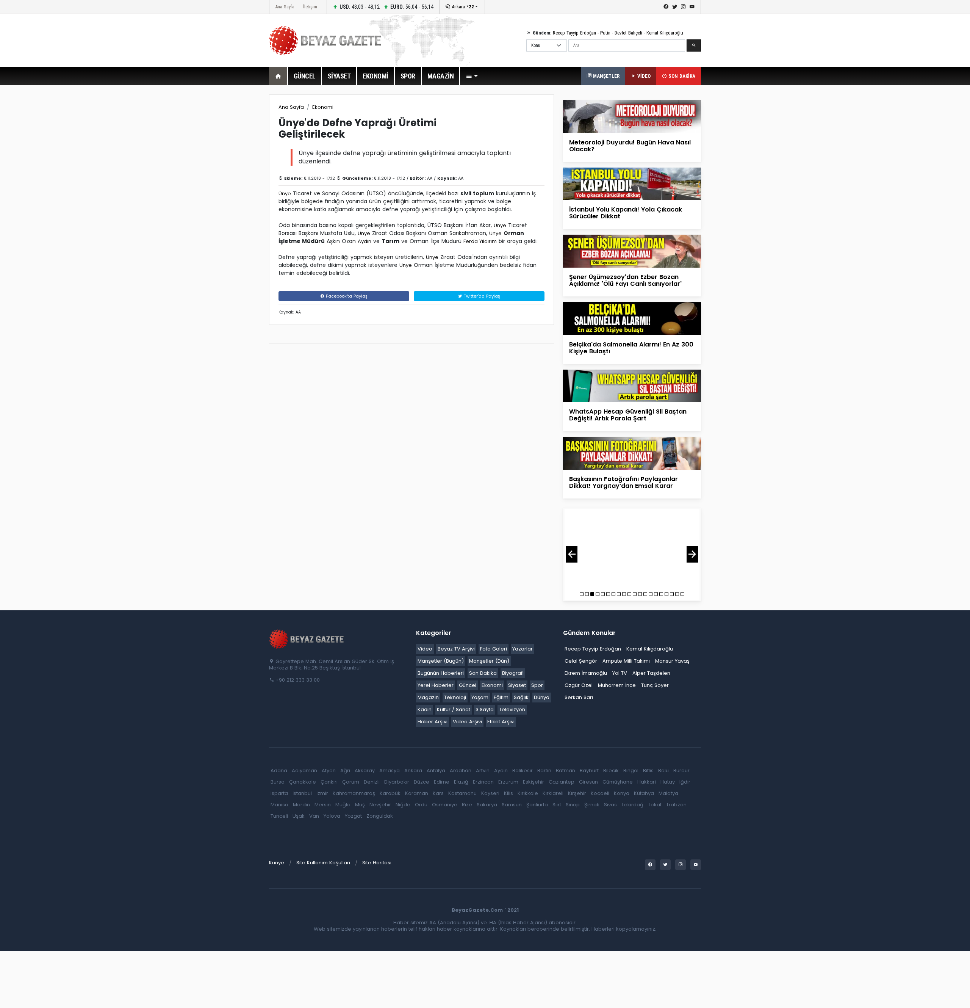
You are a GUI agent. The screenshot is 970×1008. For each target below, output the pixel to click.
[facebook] (666, 6)
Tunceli (279, 816)
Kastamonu (462, 793)
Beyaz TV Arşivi (456, 648)
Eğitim (501, 697)
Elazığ (461, 781)
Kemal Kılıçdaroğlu (664, 33)
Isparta (279, 793)
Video (425, 648)
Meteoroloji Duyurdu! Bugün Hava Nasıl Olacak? (630, 146)
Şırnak (591, 804)
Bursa (278, 781)
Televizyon (512, 709)
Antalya (436, 770)
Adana (279, 770)
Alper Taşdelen (651, 673)
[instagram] (683, 6)
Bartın (544, 770)
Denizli (372, 781)
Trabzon (676, 804)
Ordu (421, 804)
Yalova (332, 816)
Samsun (512, 804)
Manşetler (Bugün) (441, 661)
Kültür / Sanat (453, 709)
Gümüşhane (617, 781)
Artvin (483, 770)
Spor (537, 685)
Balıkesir (522, 770)
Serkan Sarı (579, 697)
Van (314, 816)
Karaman (416, 793)
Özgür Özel (579, 685)
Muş (360, 804)
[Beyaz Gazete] (307, 638)
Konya (621, 793)
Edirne (441, 781)
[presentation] (571, 554)
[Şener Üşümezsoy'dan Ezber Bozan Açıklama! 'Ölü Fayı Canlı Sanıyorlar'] (632, 250)
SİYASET (339, 76)
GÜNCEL (305, 76)
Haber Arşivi (432, 721)
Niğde (403, 804)
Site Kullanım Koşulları (323, 862)
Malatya (668, 793)
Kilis (508, 793)
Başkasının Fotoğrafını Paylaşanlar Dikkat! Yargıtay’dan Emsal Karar (623, 482)
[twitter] (674, 6)
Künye (276, 862)
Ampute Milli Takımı (626, 661)
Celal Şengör (581, 661)
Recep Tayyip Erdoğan (574, 33)
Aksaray (365, 770)
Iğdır (684, 781)
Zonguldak (379, 816)
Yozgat (353, 816)
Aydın (364, 241)
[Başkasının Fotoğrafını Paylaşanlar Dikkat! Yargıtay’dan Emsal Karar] (632, 452)
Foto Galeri (493, 648)
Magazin (428, 697)
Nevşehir (380, 804)
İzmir (322, 793)
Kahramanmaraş (354, 793)
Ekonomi (322, 107)
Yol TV (619, 673)
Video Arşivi (467, 721)
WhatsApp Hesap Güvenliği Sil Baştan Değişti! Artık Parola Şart (628, 415)
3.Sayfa (485, 709)
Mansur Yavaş (672, 661)
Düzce (421, 781)
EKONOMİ (375, 76)
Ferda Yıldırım (480, 241)
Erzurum (508, 781)
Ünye (284, 193)
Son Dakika (483, 673)
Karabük (390, 793)
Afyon (329, 770)
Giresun (588, 781)
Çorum (350, 781)
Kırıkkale (528, 793)
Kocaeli (600, 793)
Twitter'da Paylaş (481, 296)
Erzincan (483, 781)
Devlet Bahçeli (628, 33)
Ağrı (345, 770)
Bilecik (611, 770)
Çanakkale (302, 781)
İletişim (310, 6)
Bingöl (630, 770)
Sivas (610, 804)
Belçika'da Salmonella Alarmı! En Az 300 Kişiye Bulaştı (631, 348)
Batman (565, 770)
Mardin (301, 804)
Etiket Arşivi (501, 721)
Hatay (667, 781)
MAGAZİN (440, 76)
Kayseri (490, 793)
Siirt (556, 804)
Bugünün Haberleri (441, 673)
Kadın (425, 709)
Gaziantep (561, 781)
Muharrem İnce (617, 685)
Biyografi (513, 673)
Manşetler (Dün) (489, 661)
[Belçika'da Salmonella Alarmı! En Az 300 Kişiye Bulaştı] (632, 318)
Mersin (322, 804)
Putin (605, 33)
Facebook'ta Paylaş (346, 296)
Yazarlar (522, 648)
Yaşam (479, 697)
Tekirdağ (632, 804)
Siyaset (517, 685)
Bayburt (589, 770)
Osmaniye (444, 804)
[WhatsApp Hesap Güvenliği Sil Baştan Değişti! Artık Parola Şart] (632, 385)
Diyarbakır (396, 781)
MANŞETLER (605, 76)
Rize (467, 804)
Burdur (681, 770)
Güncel (467, 685)
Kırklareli (553, 793)
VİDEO (643, 76)
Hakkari (646, 781)
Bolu (663, 770)
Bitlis (648, 770)
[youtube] (692, 6)
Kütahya (644, 793)
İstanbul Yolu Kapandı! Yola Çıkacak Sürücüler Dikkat (625, 213)
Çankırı (329, 781)
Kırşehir (577, 793)
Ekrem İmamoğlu (586, 673)
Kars (438, 793)
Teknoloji (455, 697)
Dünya (541, 697)
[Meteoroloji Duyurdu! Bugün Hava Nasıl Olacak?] (632, 116)
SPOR (408, 76)
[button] (471, 76)
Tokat (655, 804)
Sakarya (487, 804)
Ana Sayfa (284, 6)
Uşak (299, 816)
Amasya (389, 770)
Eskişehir (533, 781)
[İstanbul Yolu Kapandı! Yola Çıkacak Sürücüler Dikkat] (632, 183)
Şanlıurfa (537, 804)
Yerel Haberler (436, 685)
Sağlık (521, 697)
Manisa (279, 804)
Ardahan (460, 770)
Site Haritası (376, 862)
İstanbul (302, 793)
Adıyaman (304, 770)
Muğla (342, 804)
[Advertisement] (227, 208)
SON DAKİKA (681, 76)
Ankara (462, 6)
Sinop (573, 804)
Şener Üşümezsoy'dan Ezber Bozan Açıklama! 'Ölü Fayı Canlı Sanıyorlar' (625, 280)
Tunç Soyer (655, 685)
